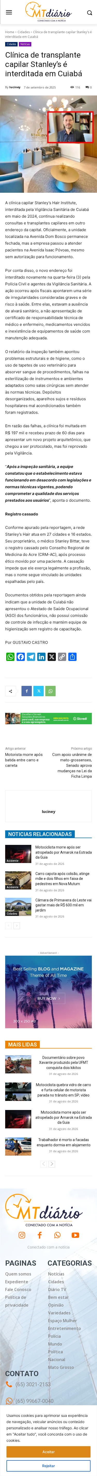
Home (9, 32)
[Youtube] (75, 1235)
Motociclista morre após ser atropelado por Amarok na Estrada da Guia (63, 852)
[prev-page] (8, 925)
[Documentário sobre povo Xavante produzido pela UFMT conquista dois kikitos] (18, 1064)
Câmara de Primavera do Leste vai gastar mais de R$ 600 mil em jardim (63, 905)
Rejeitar (48, 1466)
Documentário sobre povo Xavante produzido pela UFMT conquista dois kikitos (63, 1063)
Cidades (24, 32)
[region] (48, 1440)
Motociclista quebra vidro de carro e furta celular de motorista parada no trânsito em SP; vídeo (63, 1090)
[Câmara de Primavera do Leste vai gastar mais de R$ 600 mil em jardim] (18, 907)
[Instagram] (22, 1235)
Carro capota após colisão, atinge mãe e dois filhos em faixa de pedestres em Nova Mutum (62, 879)
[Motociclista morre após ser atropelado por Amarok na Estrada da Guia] (18, 854)
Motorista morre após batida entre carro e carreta (24, 760)
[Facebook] (26, 691)
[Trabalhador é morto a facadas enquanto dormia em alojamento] (18, 1146)
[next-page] (16, 925)
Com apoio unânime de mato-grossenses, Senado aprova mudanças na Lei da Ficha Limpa (72, 765)
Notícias (25, 44)
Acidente (12, 861)
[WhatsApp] (50, 691)
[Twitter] (38, 691)
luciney (14, 87)
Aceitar (48, 1452)
